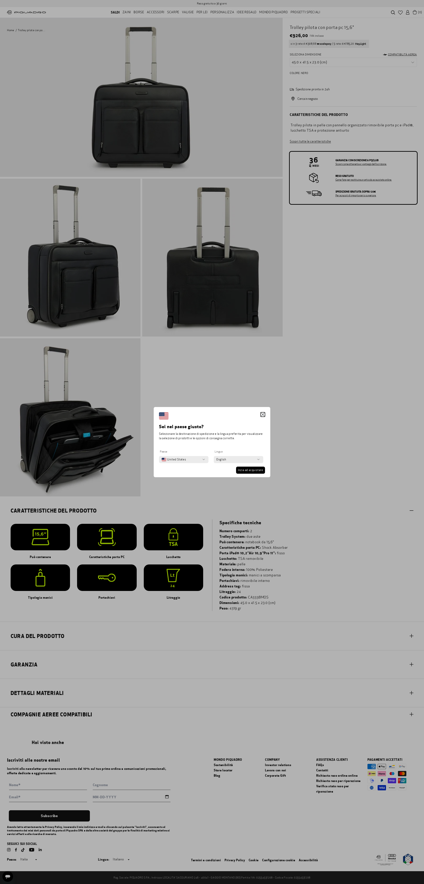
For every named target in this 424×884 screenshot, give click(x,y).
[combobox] (174, 459)
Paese (163, 451)
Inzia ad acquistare (250, 470)
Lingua (219, 451)
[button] (263, 414)
